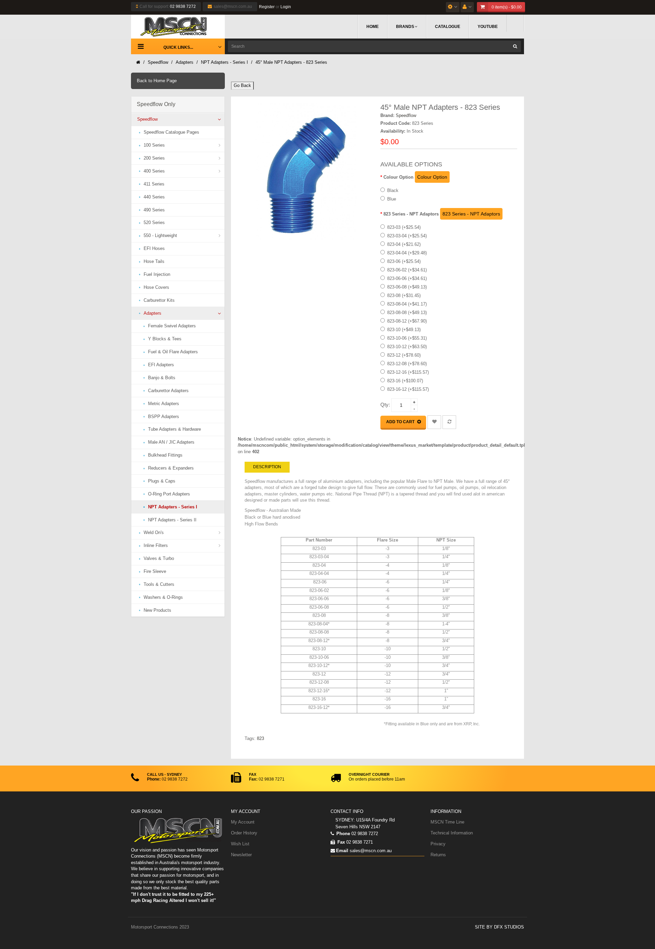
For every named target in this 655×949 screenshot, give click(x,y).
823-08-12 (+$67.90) (407, 321)
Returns (438, 854)
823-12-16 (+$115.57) (408, 372)
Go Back (242, 85)
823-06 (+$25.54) (404, 261)
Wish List (240, 843)
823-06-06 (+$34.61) (407, 278)
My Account (242, 822)
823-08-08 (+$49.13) (407, 312)
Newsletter (241, 854)
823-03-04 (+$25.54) (407, 235)
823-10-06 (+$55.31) (407, 338)
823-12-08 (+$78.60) (407, 363)
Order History (244, 832)
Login (285, 6)
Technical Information (452, 832)
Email (342, 850)
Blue (391, 199)
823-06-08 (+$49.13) (407, 287)
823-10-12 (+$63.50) (407, 346)
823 (260, 738)
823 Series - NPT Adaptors (411, 214)
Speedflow (158, 62)
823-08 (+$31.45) (404, 295)
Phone (342, 833)
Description (267, 466)
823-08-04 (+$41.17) (407, 304)
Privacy (438, 843)
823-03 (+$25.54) (404, 227)
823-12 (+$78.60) (404, 355)
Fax (340, 842)
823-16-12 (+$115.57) (408, 389)
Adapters (184, 62)
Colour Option (398, 177)
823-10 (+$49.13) (404, 329)
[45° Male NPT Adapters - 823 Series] (306, 171)
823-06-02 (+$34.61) (407, 269)
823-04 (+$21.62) (404, 244)
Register (267, 6)
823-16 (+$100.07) (405, 380)
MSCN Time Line (447, 822)
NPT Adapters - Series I (224, 62)
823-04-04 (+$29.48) (407, 252)
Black (392, 190)
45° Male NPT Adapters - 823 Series (291, 62)
